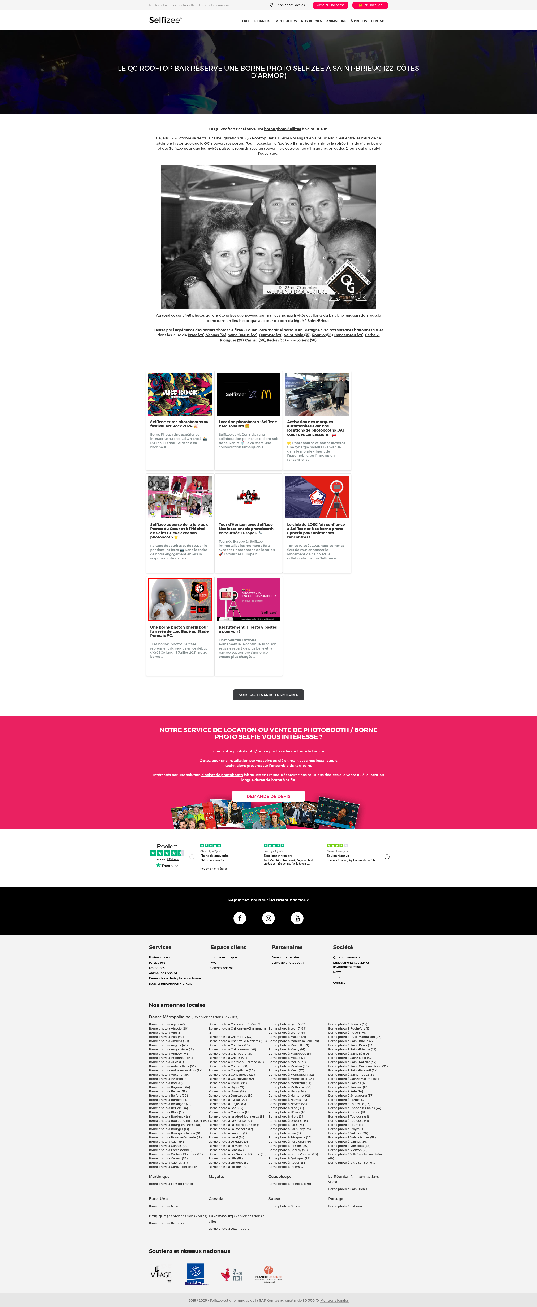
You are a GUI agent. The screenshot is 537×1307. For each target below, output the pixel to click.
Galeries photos (221, 968)
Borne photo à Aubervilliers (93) (172, 1066)
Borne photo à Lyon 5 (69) (287, 1024)
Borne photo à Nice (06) (286, 1108)
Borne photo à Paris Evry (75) (289, 1129)
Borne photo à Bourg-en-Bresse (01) (175, 1125)
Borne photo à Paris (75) (286, 1125)
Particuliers (286, 21)
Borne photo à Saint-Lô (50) (348, 1053)
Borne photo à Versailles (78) (349, 1146)
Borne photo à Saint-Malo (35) (350, 1058)
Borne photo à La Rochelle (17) (231, 1129)
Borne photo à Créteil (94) (228, 1083)
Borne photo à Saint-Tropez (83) (351, 1074)
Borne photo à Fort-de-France (171, 1184)
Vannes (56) (215, 335)
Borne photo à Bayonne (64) (169, 1087)
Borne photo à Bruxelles (166, 1223)
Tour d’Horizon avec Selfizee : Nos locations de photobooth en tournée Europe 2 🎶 (246, 529)
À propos (359, 21)
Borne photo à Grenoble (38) (229, 1112)
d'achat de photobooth (222, 775)
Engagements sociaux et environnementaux (351, 965)
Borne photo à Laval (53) (226, 1137)
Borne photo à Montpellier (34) (291, 1079)
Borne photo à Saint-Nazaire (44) (352, 1062)
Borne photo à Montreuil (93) (289, 1083)
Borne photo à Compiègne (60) (232, 1070)
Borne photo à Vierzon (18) (347, 1150)
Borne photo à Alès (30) (166, 1037)
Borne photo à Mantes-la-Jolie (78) (293, 1041)
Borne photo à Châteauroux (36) (232, 1049)
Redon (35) (276, 340)
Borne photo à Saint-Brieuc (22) (351, 1041)
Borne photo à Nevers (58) (287, 1104)
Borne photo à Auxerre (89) (169, 1074)
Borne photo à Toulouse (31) (348, 1116)
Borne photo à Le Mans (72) (229, 1146)
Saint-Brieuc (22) (242, 335)
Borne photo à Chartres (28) (229, 1045)
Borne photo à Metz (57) (286, 1070)
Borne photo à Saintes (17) (347, 1083)
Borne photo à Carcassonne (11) (171, 1150)
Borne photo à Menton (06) (288, 1066)
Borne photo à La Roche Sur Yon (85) (235, 1125)
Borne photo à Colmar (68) (228, 1066)
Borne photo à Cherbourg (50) (231, 1053)
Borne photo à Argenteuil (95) (171, 1058)
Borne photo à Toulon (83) (347, 1112)
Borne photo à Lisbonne (346, 1206)
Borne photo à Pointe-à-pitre (289, 1184)
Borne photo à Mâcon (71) (287, 1037)
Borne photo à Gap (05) (226, 1108)
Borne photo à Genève (284, 1206)
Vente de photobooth (288, 963)
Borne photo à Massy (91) (286, 1049)
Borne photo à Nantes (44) (287, 1100)
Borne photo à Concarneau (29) (232, 1074)
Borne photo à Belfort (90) (168, 1095)
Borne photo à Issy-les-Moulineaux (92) (237, 1116)
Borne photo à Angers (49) (168, 1045)
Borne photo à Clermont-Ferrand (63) (236, 1062)
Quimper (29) (270, 335)
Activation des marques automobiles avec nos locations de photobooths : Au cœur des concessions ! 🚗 (315, 428)
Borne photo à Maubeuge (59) (290, 1053)
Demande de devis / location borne (175, 978)
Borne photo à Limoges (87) (229, 1162)
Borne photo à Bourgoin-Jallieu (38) (175, 1133)
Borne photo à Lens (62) (226, 1150)
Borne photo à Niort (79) (286, 1116)
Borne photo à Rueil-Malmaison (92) (354, 1037)
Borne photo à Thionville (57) (349, 1104)
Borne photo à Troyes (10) (346, 1129)
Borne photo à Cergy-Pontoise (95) (174, 1167)
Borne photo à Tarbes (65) (347, 1100)
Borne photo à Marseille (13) (288, 1045)
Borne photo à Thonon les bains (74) (354, 1108)
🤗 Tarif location (370, 5)
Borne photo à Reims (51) (286, 1167)
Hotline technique (223, 957)
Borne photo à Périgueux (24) (289, 1137)
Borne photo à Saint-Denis (347, 1189)
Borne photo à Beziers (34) (168, 1108)
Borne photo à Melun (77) (287, 1062)
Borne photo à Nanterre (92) (289, 1095)
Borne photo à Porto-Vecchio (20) (293, 1154)
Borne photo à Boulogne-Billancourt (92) (179, 1121)
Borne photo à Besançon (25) (170, 1104)
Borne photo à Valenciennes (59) (352, 1137)
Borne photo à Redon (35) (287, 1162)
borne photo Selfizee (282, 129)
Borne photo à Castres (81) (168, 1162)
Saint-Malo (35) (297, 335)
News (337, 972)
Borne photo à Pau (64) (285, 1133)
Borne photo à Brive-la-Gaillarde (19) (175, 1137)
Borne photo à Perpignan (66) (290, 1142)
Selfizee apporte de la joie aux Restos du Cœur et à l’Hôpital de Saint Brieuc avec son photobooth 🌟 (179, 531)
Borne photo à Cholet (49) (228, 1058)
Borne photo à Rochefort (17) (349, 1028)
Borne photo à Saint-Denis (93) (350, 1045)
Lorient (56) (306, 340)
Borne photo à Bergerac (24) (169, 1100)
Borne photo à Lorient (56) (228, 1167)
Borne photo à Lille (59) (226, 1158)
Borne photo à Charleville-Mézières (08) (238, 1041)
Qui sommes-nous (346, 957)
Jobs (336, 977)
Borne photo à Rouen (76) (347, 1033)
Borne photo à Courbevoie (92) (231, 1079)
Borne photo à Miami (164, 1206)
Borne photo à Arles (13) (166, 1062)
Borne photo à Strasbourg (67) (350, 1095)
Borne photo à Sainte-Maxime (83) (353, 1079)
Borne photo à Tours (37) (346, 1125)
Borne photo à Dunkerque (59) (231, 1095)
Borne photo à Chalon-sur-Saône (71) (235, 1024)
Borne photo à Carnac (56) (168, 1158)
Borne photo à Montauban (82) (291, 1074)
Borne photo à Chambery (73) (230, 1037)
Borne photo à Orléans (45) (288, 1121)
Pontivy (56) (322, 335)
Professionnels (256, 21)
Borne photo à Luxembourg (229, 1228)
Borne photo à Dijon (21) (226, 1087)
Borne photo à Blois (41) (166, 1112)
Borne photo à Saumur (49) (348, 1087)
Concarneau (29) (348, 335)
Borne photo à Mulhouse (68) (289, 1087)
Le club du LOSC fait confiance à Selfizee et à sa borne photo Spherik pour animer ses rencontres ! (316, 531)
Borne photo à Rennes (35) (347, 1024)
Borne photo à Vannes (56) (347, 1142)
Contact (378, 21)
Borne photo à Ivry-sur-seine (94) (232, 1121)
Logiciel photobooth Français (170, 983)
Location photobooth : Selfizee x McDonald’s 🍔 (248, 424)
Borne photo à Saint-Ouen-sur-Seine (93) (358, 1066)
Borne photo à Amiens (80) (169, 1041)
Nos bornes (311, 21)
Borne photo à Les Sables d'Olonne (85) (237, 1154)
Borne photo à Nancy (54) (287, 1091)
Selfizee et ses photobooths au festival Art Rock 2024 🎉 (179, 424)
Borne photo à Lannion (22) (228, 1133)
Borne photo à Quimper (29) (289, 1158)
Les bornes (157, 968)
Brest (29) (196, 335)
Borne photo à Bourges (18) (169, 1129)
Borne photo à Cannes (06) (168, 1146)
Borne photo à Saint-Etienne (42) (352, 1049)
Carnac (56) (255, 340)
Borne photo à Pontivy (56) (288, 1150)
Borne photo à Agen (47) (167, 1024)
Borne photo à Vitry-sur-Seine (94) (353, 1162)
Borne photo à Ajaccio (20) (168, 1028)
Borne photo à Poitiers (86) (288, 1146)
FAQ (213, 963)
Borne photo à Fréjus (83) (227, 1104)
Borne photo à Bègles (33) (168, 1091)
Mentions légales (334, 1300)
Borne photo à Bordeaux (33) (170, 1116)
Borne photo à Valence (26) (348, 1133)
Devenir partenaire (285, 957)
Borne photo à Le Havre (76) (229, 1142)
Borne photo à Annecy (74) (168, 1053)
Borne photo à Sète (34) (345, 1091)
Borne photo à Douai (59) (227, 1091)
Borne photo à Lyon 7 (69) (287, 1028)
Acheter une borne (330, 5)
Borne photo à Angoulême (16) (171, 1049)
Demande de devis (268, 796)
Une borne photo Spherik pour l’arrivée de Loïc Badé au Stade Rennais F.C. (179, 631)
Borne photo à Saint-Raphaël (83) (352, 1070)
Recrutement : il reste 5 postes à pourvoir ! (248, 629)
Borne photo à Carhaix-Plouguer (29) (176, 1154)
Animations (336, 21)
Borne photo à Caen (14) (166, 1142)
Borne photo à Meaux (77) (287, 1058)
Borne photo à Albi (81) (165, 1033)
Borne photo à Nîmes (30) (287, 1112)
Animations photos (163, 973)
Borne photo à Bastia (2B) (167, 1083)
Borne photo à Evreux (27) (228, 1100)
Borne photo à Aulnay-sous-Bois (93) (175, 1070)
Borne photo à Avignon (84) (169, 1079)
